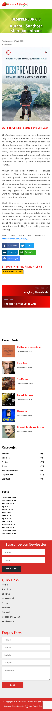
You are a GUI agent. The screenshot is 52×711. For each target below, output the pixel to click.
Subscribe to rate (12, 271)
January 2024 (8, 503)
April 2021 (6, 507)
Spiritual (6, 479)
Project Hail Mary (25, 395)
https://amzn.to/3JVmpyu (15, 238)
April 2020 (6, 519)
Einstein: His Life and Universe (30, 427)
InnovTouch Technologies (39, 706)
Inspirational (7, 475)
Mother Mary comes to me (29, 347)
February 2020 (8, 525)
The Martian (22, 379)
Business (8, 44)
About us (6, 589)
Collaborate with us (11, 617)
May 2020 (6, 515)
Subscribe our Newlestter (26, 545)
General (5, 466)
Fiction (5, 462)
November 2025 (9, 501)
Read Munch (8, 622)
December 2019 (9, 531)
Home (27, 36)
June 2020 (6, 513)
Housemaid (22, 411)
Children (6, 458)
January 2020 (8, 527)
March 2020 (7, 521)
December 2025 (9, 497)
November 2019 (9, 533)
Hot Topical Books (10, 470)
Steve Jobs (22, 363)
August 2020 (7, 509)
